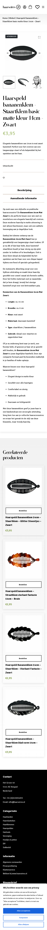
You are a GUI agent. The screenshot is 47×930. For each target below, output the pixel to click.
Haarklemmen (8, 824)
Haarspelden (8, 828)
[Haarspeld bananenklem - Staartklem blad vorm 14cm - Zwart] (23, 707)
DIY (4, 843)
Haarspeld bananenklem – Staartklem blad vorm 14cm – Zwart (21, 742)
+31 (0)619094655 (15, 798)
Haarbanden (8, 817)
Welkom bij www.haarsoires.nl (15, 873)
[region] (23, 907)
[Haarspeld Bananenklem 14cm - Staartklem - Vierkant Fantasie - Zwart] (23, 633)
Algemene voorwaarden (12, 862)
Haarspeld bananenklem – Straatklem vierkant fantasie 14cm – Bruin (21, 595)
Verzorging (7, 836)
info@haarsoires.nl (17, 802)
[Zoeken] (18, 7)
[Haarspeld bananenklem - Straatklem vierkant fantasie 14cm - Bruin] (23, 560)
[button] (23, 511)
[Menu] (43, 7)
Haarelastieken (9, 821)
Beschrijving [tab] (24, 190)
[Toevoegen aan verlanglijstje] (4, 177)
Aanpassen (23, 918)
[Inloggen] (24, 7)
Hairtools (6, 832)
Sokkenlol (7, 847)
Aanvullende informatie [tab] (23, 198)
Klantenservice (9, 870)
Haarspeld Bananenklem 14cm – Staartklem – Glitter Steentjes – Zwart (23, 521)
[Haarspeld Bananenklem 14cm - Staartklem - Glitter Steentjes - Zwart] (23, 486)
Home (5, 18)
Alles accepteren (23, 911)
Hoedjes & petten (10, 840)
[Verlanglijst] (37, 7)
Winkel (12, 18)
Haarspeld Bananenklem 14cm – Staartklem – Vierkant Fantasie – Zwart (23, 668)
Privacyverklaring (10, 866)
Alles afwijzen (23, 924)
